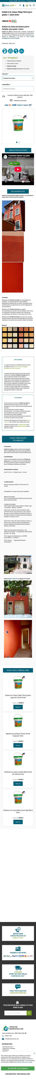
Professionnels (31, 1)
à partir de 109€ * (18, 976)
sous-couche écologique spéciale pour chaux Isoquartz (16, 367)
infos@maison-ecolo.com (12, 1039)
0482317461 (8, 1036)
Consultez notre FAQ (18, 993)
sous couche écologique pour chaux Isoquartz (18, 37)
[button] (17, 142)
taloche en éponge (22, 426)
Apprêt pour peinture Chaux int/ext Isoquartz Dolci (18, 735)
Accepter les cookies (18, 1068)
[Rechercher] (20, 5)
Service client (21, 1)
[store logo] (8, 5)
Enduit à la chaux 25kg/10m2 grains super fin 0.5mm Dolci (18, 696)
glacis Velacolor (13, 578)
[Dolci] (7, 22)
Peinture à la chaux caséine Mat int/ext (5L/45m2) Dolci (18, 773)
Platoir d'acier (22, 424)
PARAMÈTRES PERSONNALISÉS (17, 1074)
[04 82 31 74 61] (30, 5)
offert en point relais (18, 974)
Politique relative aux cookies (24, 1062)
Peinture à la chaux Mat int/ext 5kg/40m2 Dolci (18, 811)
